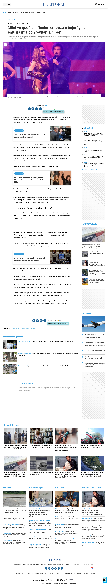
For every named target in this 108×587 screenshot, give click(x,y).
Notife (83, 564)
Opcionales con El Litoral (83, 573)
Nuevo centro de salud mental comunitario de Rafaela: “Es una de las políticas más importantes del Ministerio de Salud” (94, 141)
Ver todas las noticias (88, 169)
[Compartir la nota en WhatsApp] (36, 108)
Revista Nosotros (27, 564)
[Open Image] (5, 44)
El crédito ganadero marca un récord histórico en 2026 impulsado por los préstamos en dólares (93, 133)
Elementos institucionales (68, 573)
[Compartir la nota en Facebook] (29, 108)
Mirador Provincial (58, 564)
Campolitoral (18, 564)
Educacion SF (90, 564)
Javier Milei (15, 328)
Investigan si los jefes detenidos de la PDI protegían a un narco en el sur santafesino (93, 149)
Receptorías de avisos (37, 573)
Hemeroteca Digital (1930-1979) (21, 573)
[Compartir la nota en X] (33, 108)
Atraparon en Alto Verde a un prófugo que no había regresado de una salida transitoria (94, 164)
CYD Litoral (43, 564)
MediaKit (93, 573)
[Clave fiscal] (105, 582)
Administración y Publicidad (52, 573)
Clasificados (35, 564)
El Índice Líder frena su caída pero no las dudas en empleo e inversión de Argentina (94, 157)
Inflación (32, 328)
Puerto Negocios (76, 564)
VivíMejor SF (67, 564)
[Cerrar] (62, 111)
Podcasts (49, 564)
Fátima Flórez (25, 328)
